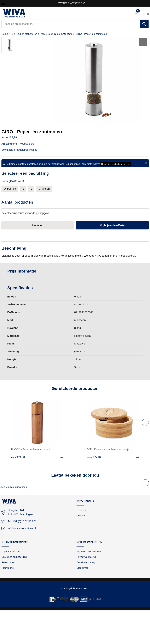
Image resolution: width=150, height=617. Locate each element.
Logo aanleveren (10, 551)
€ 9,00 (18, 457)
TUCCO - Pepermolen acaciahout (30, 449)
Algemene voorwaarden (89, 551)
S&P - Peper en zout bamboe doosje (108, 449)
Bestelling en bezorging (14, 556)
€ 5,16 (94, 457)
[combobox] (71, 24)
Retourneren (8, 562)
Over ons (81, 510)
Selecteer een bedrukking (25, 173)
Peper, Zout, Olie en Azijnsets (56, 33)
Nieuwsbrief (7, 567)
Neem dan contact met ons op (115, 164)
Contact (80, 515)
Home (4, 33)
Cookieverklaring (85, 562)
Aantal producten (17, 202)
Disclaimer (82, 567)
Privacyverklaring (86, 556)
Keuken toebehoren (26, 33)
